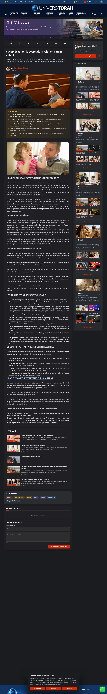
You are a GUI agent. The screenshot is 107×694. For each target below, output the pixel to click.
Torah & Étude (24, 14)
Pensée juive (37, 14)
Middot (80, 293)
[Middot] (88, 285)
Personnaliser (37, 688)
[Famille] (88, 125)
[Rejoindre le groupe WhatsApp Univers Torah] (102, 689)
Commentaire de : (10, 525)
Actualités (14, 14)
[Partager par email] (56, 43)
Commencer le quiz (85, 56)
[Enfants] (88, 73)
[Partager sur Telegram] (47, 43)
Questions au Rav (81, 14)
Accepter (69, 688)
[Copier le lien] (11, 43)
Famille (80, 134)
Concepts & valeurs (83, 242)
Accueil (8, 37)
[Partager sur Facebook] (28, 43)
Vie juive (94, 14)
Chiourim (62, 14)
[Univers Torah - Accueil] (53, 8)
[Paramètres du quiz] (99, 56)
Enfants (81, 82)
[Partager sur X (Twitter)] (38, 43)
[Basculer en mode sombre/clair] (101, 1)
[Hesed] (88, 231)
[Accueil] (6, 14)
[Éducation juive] (88, 178)
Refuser (53, 688)
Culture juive (49, 14)
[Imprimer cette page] (65, 43)
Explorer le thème (87, 114)
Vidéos (71, 14)
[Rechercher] (101, 14)
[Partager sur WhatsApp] (20, 43)
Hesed (80, 240)
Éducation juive (83, 187)
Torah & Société (24, 37)
